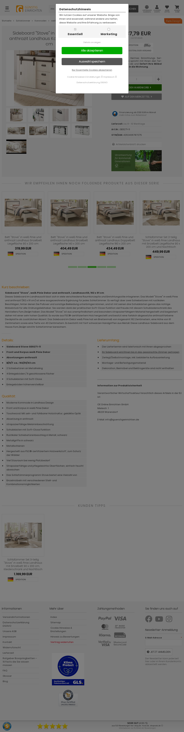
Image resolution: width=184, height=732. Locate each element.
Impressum (109, 76)
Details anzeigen (92, 42)
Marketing (109, 34)
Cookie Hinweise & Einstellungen (84, 76)
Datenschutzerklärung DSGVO (92, 82)
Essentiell (75, 34)
